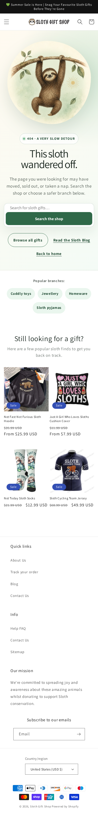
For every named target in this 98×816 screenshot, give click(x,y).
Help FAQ (18, 628)
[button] (6, 22)
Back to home (49, 253)
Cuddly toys (21, 293)
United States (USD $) (46, 769)
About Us (18, 560)
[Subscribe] (79, 734)
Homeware (78, 293)
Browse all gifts (28, 240)
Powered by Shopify (65, 806)
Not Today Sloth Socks (19, 498)
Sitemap (17, 651)
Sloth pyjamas (49, 307)
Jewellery (50, 293)
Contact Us (19, 595)
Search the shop (49, 218)
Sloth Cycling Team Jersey (68, 498)
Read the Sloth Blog (71, 240)
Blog (14, 584)
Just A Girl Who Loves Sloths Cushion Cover (69, 419)
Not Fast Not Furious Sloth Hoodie (22, 419)
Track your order (24, 572)
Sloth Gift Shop (40, 806)
